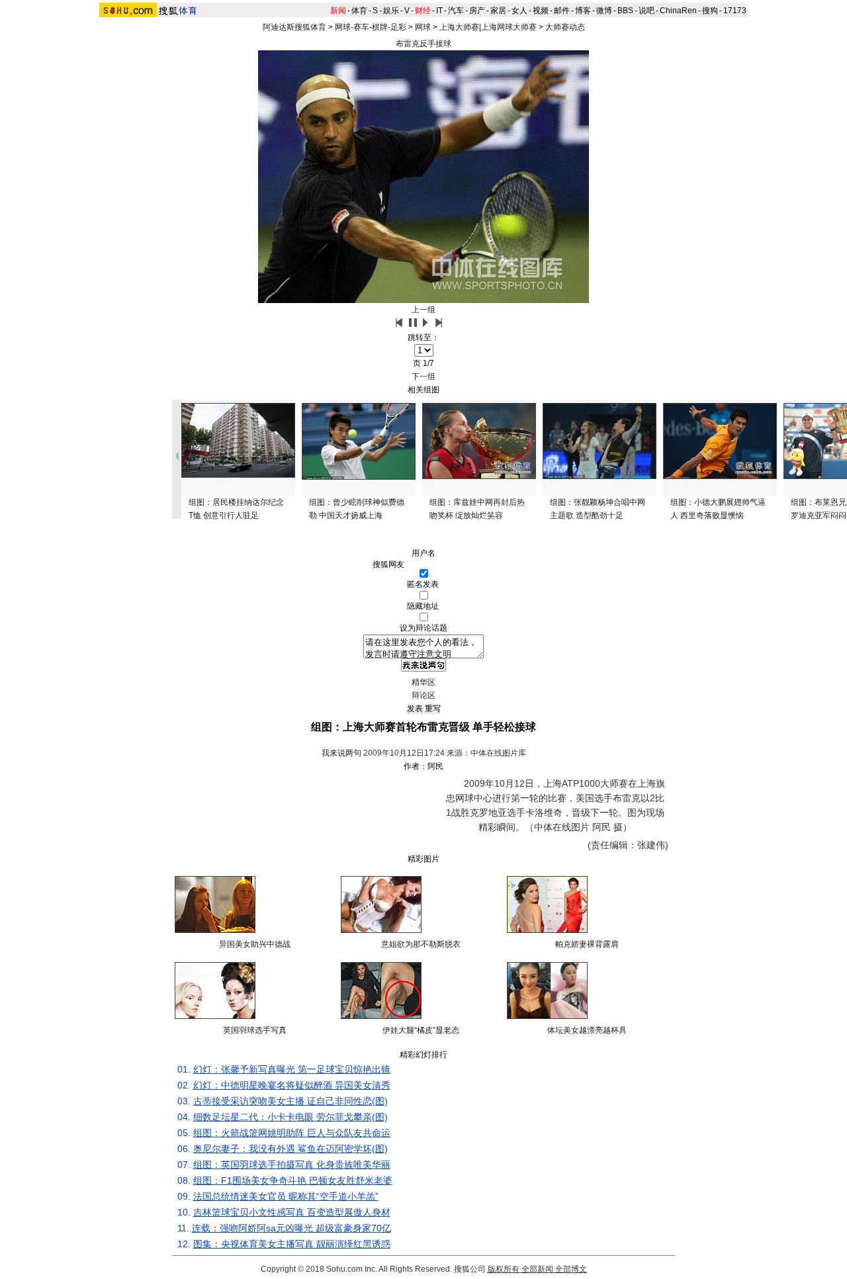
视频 (541, 10)
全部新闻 (537, 1269)
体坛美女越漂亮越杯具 (587, 1030)
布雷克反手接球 (423, 43)
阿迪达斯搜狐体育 (294, 27)
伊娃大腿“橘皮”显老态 (420, 1030)
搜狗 (710, 10)
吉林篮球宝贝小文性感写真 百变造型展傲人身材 (291, 1212)
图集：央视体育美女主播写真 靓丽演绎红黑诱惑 (291, 1244)
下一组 (423, 376)
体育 (359, 10)
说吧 (646, 10)
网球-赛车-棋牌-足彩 (370, 27)
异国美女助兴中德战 (254, 944)
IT (439, 10)
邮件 (562, 10)
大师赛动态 (565, 27)
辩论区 (423, 695)
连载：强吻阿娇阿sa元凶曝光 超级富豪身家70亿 (291, 1228)
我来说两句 (341, 753)
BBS (625, 10)
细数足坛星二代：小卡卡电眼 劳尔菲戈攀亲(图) (290, 1117)
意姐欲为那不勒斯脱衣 (421, 944)
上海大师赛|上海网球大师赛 (488, 27)
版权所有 (503, 1269)
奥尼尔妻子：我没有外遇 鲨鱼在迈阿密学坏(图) (290, 1148)
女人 (519, 10)
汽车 (456, 10)
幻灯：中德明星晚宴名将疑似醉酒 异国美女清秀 (291, 1085)
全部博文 (571, 1269)
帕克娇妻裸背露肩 (587, 944)
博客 (583, 10)
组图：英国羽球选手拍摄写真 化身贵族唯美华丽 (291, 1164)
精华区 (423, 682)
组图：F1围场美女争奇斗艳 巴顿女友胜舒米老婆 (292, 1180)
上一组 (423, 309)
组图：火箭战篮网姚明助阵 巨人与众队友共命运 (291, 1132)
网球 (423, 27)
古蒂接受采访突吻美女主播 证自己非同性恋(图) (290, 1101)
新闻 (338, 10)
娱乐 (391, 10)
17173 (734, 10)
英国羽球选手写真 (255, 1030)
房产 (477, 10)
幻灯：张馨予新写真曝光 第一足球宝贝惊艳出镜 (291, 1069)
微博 (604, 10)
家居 (498, 10)
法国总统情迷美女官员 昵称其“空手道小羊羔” (286, 1196)
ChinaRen (678, 10)
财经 (423, 10)
